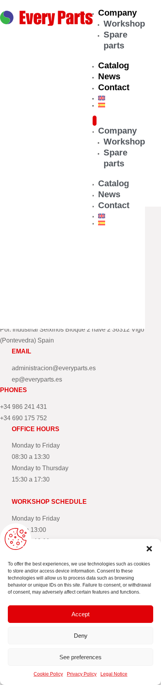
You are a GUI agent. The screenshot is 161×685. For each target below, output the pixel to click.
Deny (81, 635)
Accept (80, 614)
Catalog (113, 65)
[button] (149, 549)
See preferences (80, 657)
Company (117, 13)
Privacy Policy (82, 674)
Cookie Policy (48, 674)
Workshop (124, 24)
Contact (113, 87)
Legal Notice (113, 674)
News (109, 76)
